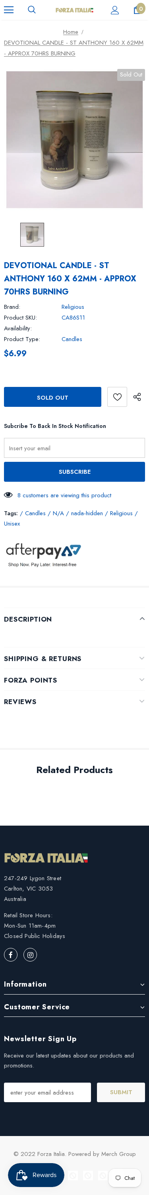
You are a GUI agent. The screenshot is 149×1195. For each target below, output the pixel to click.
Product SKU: (20, 317)
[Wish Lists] (117, 397)
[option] (74, 139)
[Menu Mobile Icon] (9, 10)
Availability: (18, 328)
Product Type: (22, 339)
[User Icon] (115, 10)
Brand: (12, 306)
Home (70, 31)
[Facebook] (10, 954)
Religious (73, 306)
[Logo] (74, 9)
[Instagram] (30, 954)
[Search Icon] (32, 10)
